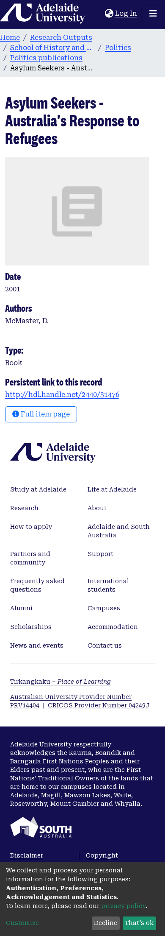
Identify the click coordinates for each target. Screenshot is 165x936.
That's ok (139, 922)
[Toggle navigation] (153, 13)
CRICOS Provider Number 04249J (98, 705)
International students (108, 585)
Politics (118, 48)
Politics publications (46, 58)
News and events (36, 645)
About (97, 508)
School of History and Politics (52, 48)
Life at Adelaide (112, 489)
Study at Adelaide (38, 489)
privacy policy (123, 905)
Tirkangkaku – (60, 681)
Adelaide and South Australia (119, 531)
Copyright (102, 855)
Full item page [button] (44, 414)
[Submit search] (98, 13)
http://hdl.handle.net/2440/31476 (62, 395)
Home (10, 38)
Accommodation (113, 626)
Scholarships (31, 626)
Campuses (104, 608)
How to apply (31, 526)
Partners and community (30, 558)
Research (24, 508)
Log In (126, 13)
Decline (105, 922)
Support (100, 553)
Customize (22, 922)
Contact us (105, 645)
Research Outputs (61, 38)
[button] (109, 13)
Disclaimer (26, 855)
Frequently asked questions (37, 585)
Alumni (21, 608)
